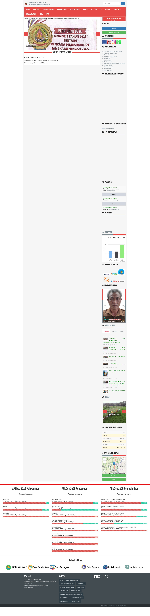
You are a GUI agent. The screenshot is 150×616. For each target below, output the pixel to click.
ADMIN (114, 29)
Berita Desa (106, 58)
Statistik (108, 232)
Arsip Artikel (109, 325)
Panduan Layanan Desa (110, 56)
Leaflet (110, 473)
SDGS (100, 9)
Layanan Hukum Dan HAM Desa (112, 51)
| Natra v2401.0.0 (122, 605)
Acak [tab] (121, 331)
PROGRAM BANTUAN (31, 14)
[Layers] (123, 459)
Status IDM (94, 9)
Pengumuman (107, 69)
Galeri (107, 397)
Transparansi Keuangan (110, 53)
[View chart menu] (124, 238)
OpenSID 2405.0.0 (113, 605)
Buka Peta (114, 476)
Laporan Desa (107, 65)
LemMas (85, 9)
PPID (47, 14)
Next (98, 34)
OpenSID (123, 473)
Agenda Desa (107, 60)
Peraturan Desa (61, 9)
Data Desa (108, 9)
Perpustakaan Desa (109, 67)
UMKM (41, 14)
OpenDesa (104, 605)
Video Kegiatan (107, 70)
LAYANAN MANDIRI (114, 32)
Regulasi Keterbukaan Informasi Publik (114, 63)
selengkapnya (114, 191)
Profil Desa (36, 9)
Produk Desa (107, 55)
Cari (123, 4)
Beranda (28, 9)
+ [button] (104, 459)
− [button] (104, 462)
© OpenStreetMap (117, 473)
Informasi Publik (74, 9)
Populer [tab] (114, 331)
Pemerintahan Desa (48, 9)
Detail (113, 479)
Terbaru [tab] (106, 331)
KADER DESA (117, 9)
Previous (26, 34)
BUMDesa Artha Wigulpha (114, 414)
